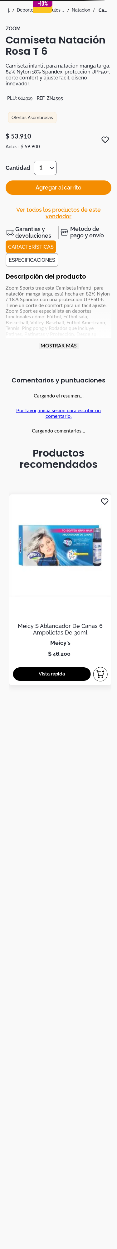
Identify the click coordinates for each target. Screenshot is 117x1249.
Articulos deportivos (54, 10)
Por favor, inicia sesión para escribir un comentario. (58, 413)
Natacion (81, 10)
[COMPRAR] (100, 674)
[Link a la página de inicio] (9, 10)
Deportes (26, 10)
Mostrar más (59, 345)
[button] (32, 232)
